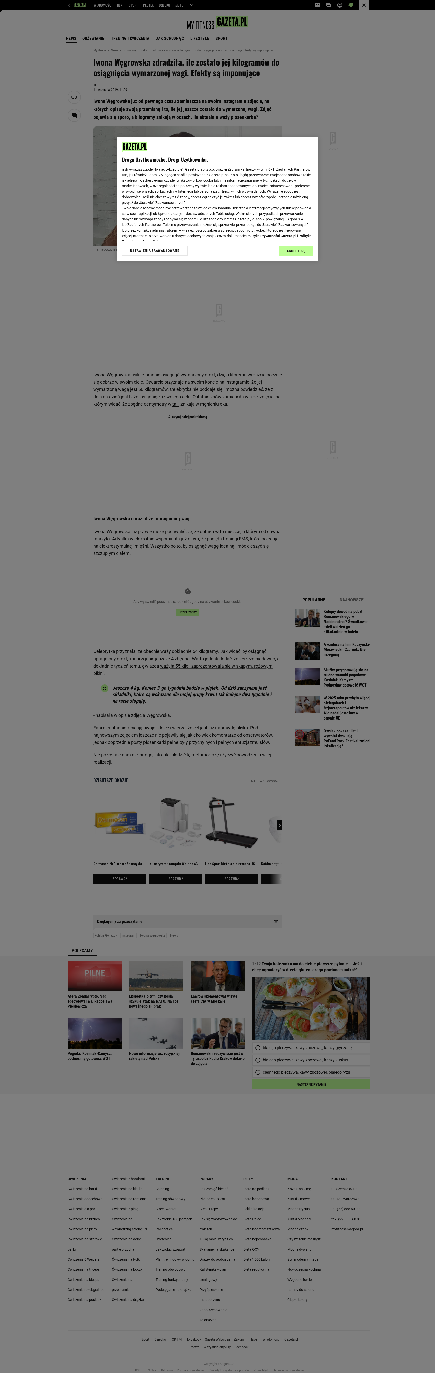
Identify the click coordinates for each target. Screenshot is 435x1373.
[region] (217, 199)
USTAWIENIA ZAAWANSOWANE (154, 251)
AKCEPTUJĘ (296, 251)
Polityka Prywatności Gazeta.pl (271, 236)
